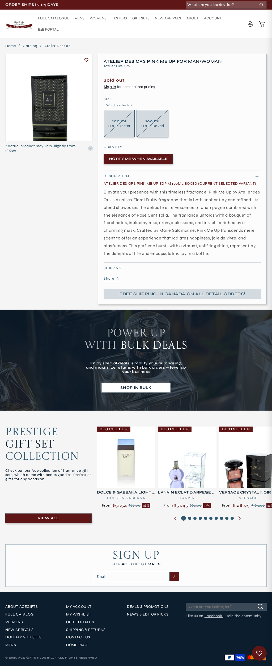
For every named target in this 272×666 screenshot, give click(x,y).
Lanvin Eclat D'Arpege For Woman (186, 492)
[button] (262, 24)
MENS (10, 645)
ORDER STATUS (80, 622)
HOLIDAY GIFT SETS (23, 637)
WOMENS (14, 622)
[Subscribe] (174, 576)
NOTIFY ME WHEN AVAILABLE (138, 159)
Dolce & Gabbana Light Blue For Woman (126, 492)
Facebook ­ (214, 616)
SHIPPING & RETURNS (86, 630)
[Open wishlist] (259, 653)
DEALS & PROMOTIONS (148, 607)
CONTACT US (78, 637)
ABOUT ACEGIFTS (21, 607)
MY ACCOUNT (79, 607)
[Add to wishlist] (86, 60)
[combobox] (226, 5)
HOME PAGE (77, 645)
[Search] (261, 5)
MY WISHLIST (78, 614)
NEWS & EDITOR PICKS (147, 614)
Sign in (110, 87)
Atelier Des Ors (57, 46)
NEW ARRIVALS (19, 630)
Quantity (113, 147)
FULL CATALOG (19, 614)
